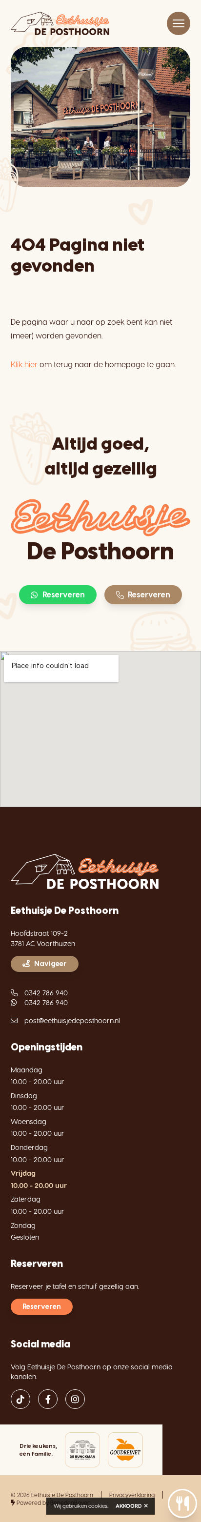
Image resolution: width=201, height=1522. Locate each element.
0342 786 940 (46, 992)
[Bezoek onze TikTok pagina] (20, 1399)
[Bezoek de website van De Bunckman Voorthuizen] (82, 1450)
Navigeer (50, 963)
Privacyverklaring (132, 1494)
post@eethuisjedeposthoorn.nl (72, 1020)
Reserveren (63, 594)
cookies (97, 1505)
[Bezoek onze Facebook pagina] (48, 1399)
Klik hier (24, 364)
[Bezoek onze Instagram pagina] (75, 1399)
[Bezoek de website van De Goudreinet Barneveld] (125, 1450)
